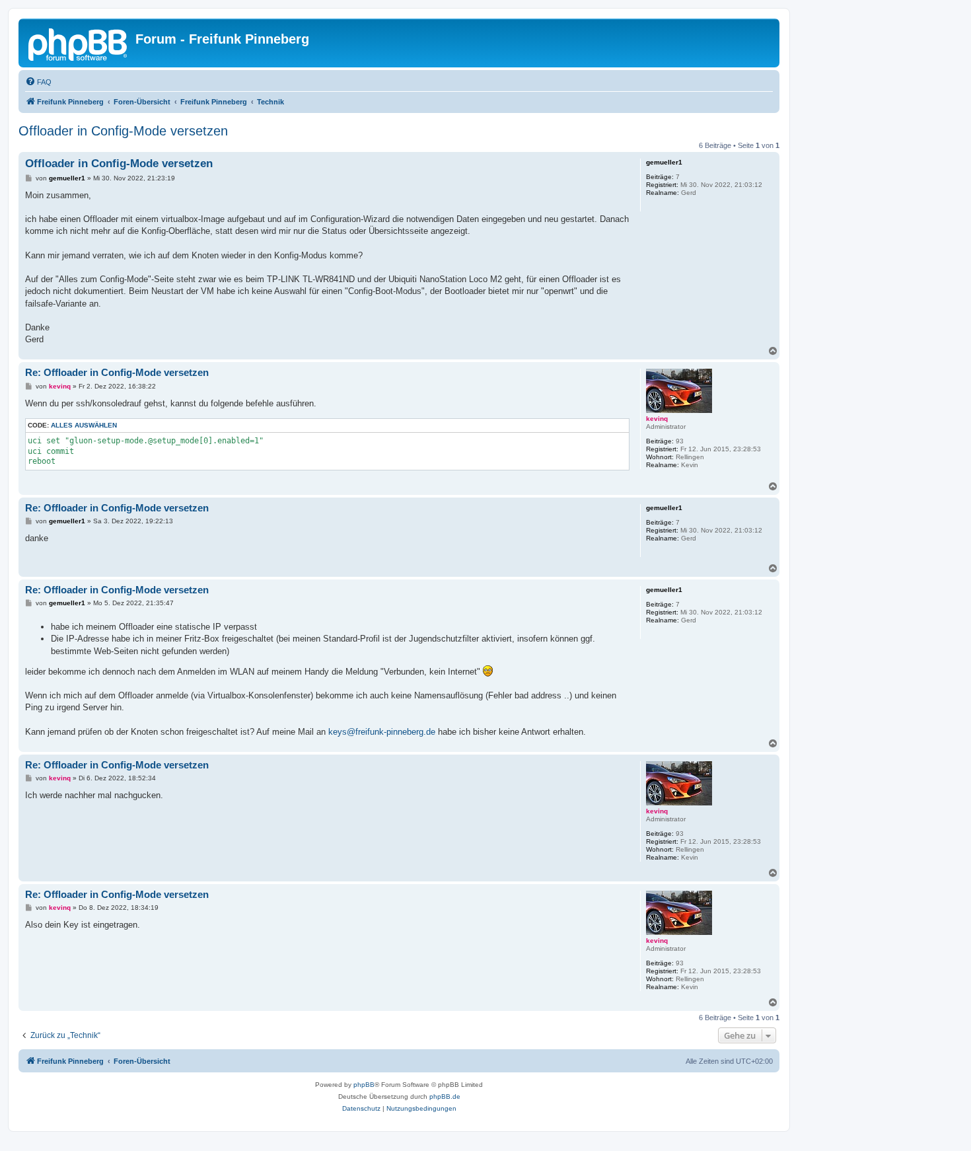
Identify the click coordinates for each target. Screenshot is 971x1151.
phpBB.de (444, 1096)
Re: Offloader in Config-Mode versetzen (117, 372)
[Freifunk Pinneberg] (78, 43)
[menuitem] (38, 82)
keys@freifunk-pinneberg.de (381, 732)
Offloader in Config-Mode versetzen (123, 131)
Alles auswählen (84, 425)
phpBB (364, 1084)
